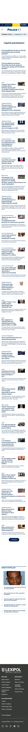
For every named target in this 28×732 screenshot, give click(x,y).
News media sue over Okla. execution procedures (14, 594)
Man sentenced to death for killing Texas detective (8, 528)
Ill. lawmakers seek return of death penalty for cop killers (9, 461)
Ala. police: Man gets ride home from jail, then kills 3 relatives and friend (9, 270)
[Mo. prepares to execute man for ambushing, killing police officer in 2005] (21, 319)
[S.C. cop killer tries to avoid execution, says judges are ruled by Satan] (21, 140)
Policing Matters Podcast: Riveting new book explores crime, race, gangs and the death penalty (13, 65)
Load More (14, 540)
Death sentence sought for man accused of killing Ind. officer (8, 355)
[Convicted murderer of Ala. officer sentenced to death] (21, 235)
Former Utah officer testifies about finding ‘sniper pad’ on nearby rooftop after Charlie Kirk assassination (13, 87)
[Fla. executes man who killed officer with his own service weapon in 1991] (21, 123)
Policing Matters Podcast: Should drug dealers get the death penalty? (14, 52)
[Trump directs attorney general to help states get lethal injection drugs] (21, 198)
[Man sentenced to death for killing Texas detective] (21, 527)
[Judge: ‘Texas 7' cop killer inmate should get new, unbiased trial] (21, 302)
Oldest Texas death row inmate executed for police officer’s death (8, 391)
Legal (3, 82)
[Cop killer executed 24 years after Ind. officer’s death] (21, 159)
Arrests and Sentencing (7, 215)
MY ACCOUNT (16, 24)
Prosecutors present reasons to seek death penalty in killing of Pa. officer (9, 252)
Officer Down (5, 175)
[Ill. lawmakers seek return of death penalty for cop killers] (21, 458)
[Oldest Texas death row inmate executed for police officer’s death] (21, 388)
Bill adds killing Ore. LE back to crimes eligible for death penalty (15, 605)
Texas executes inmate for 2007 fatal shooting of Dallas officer (8, 286)
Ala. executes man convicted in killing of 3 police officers (15, 588)
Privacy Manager (6, 715)
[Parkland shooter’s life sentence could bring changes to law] (21, 371)
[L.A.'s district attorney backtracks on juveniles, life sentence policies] (21, 440)
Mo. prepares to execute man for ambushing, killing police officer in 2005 (9, 322)
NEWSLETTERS (8, 24)
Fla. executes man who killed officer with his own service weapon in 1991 (10, 125)
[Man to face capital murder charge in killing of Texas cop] (21, 475)
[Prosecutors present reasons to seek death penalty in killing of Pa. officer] (21, 249)
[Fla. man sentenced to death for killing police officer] (21, 424)
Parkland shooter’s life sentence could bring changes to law (8, 373)
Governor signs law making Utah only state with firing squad (15, 599)
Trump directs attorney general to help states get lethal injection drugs (9, 200)
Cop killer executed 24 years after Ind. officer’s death (9, 161)
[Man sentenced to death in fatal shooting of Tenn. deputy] (21, 509)
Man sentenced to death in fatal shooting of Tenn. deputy (8, 511)
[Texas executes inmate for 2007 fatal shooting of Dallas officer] (21, 284)
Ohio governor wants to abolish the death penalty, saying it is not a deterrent (11, 107)
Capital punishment (6, 103)
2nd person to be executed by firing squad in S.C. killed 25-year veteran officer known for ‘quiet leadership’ (14, 180)
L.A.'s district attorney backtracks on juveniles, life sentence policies (9, 443)
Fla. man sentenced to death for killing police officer (8, 426)
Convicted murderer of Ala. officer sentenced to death (9, 236)
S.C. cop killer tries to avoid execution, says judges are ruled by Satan (8, 143)
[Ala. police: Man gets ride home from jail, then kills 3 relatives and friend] (21, 267)
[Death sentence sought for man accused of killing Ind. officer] (21, 353)
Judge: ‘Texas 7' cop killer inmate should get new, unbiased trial (9, 304)
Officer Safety (5, 405)
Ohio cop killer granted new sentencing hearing (12, 338)
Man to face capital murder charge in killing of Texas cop (9, 476)
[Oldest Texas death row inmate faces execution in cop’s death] (21, 406)
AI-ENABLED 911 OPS (20, 34)
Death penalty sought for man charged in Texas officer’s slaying (14, 611)
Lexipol (12, 721)
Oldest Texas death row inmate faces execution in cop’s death (8, 409)
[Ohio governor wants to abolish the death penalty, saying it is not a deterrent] (21, 105)
